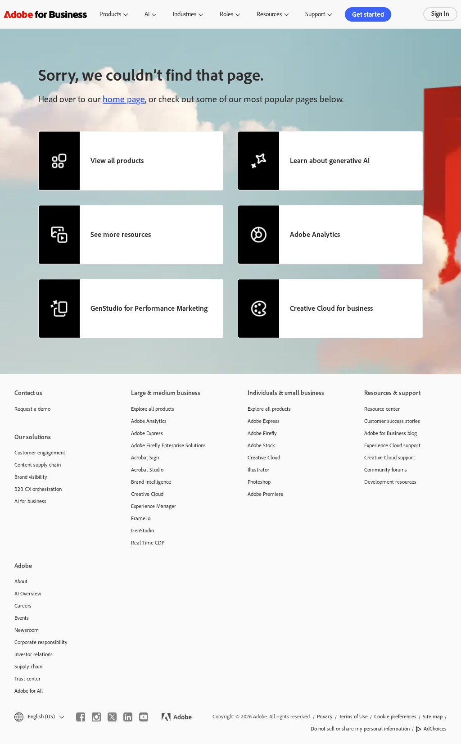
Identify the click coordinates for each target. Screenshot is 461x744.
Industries (184, 14)
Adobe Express (147, 433)
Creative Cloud (147, 494)
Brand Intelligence (151, 482)
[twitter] (112, 716)
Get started (368, 14)
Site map (433, 716)
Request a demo (32, 409)
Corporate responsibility (41, 642)
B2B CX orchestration (38, 489)
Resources (269, 14)
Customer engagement (39, 452)
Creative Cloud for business (331, 308)
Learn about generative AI (330, 160)
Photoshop (259, 482)
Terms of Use (353, 716)
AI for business (30, 501)
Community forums (385, 470)
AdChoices (435, 729)
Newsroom (26, 630)
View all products (117, 160)
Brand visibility (30, 477)
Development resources (390, 482)
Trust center (27, 679)
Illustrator (258, 470)
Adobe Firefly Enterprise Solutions (168, 445)
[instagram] (96, 716)
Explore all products (152, 409)
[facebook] (80, 716)
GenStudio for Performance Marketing (149, 308)
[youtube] (143, 716)
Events (21, 618)
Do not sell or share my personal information (360, 729)
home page (124, 99)
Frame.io (140, 518)
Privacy (325, 716)
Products (110, 14)
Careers (23, 606)
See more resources (120, 234)
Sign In (440, 14)
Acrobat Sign (145, 457)
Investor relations (33, 654)
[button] (38, 717)
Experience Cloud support (392, 445)
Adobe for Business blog (390, 433)
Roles (226, 14)
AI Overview (27, 593)
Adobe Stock (261, 445)
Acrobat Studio (147, 470)
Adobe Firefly (262, 433)
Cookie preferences (395, 716)
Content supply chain (37, 465)
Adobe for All (28, 691)
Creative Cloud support (389, 457)
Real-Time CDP (147, 543)
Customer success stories (392, 421)
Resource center (382, 409)
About (20, 581)
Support (315, 14)
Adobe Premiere (265, 494)
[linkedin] (127, 716)
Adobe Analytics (315, 234)
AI (147, 14)
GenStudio (142, 530)
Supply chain (28, 666)
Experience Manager (153, 506)
